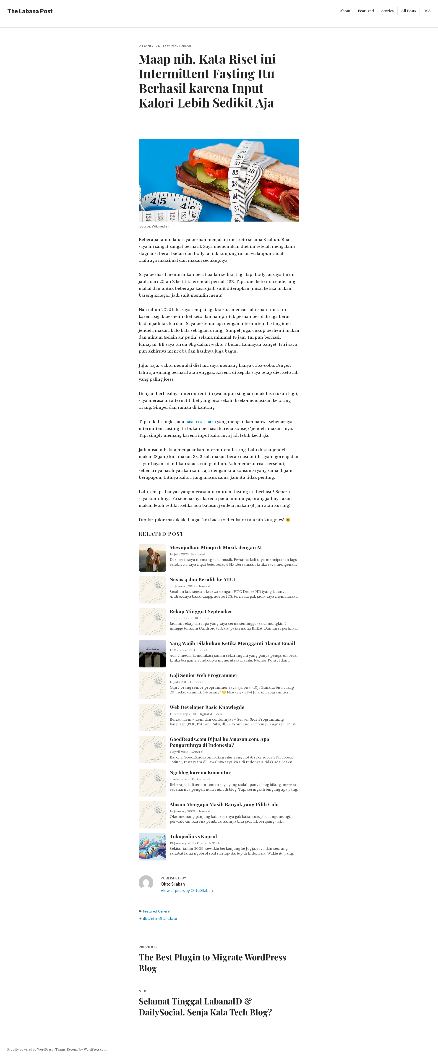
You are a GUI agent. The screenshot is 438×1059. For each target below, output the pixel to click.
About (345, 11)
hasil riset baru (200, 421)
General (185, 46)
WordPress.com (95, 1049)
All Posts (408, 11)
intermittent (159, 918)
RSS (427, 11)
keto (173, 918)
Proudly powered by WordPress (30, 1049)
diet (146, 918)
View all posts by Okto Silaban (187, 890)
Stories (387, 11)
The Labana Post (30, 11)
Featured (366, 11)
